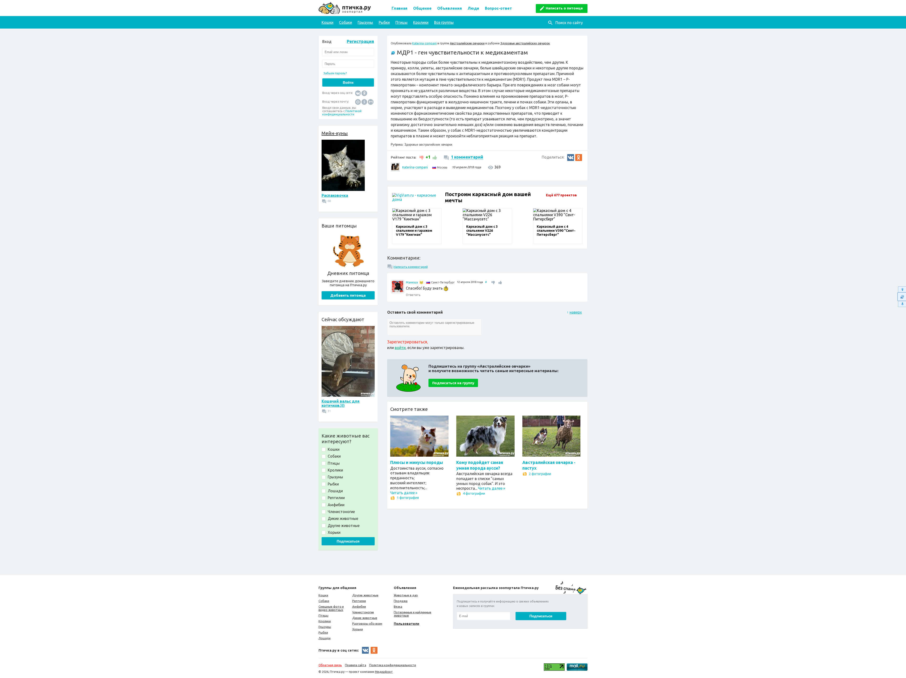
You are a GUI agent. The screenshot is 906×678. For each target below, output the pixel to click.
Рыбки (384, 22)
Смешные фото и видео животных (331, 608)
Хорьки (357, 629)
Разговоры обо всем (367, 623)
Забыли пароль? (335, 73)
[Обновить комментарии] (901, 296)
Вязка (398, 606)
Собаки (345, 22)
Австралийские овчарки (467, 43)
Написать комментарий (411, 266)
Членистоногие (363, 612)
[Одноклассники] (364, 92)
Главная (399, 8)
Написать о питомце (564, 8)
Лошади (325, 638)
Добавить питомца (348, 295)
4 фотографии (474, 493)
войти (400, 347)
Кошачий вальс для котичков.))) (341, 403)
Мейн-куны (335, 133)
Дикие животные (364, 617)
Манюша (412, 282)
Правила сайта (355, 665)
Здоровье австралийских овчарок (525, 43)
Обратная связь (330, 665)
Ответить (413, 294)
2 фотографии (540, 474)
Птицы (401, 22)
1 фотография (408, 498)
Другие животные (365, 595)
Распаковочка (335, 195)
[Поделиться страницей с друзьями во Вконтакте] (570, 157)
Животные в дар (406, 595)
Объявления (449, 8)
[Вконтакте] (358, 92)
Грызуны (365, 22)
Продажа (400, 600)
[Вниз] (901, 304)
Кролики (420, 22)
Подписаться (348, 541)
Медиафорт (384, 671)
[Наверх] (901, 289)
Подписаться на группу (453, 383)
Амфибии (359, 606)
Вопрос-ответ (498, 8)
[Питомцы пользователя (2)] (421, 282)
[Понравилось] (434, 157)
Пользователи (406, 624)
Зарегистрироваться (407, 341)
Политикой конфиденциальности (341, 112)
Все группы (444, 22)
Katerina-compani (424, 43)
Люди (473, 8)
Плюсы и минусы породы (416, 462)
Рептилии (359, 600)
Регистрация (360, 41)
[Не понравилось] (422, 157)
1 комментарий (467, 157)
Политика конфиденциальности (392, 665)
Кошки (327, 22)
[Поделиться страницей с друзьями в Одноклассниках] (578, 157)
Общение (422, 8)
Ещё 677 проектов (561, 195)
